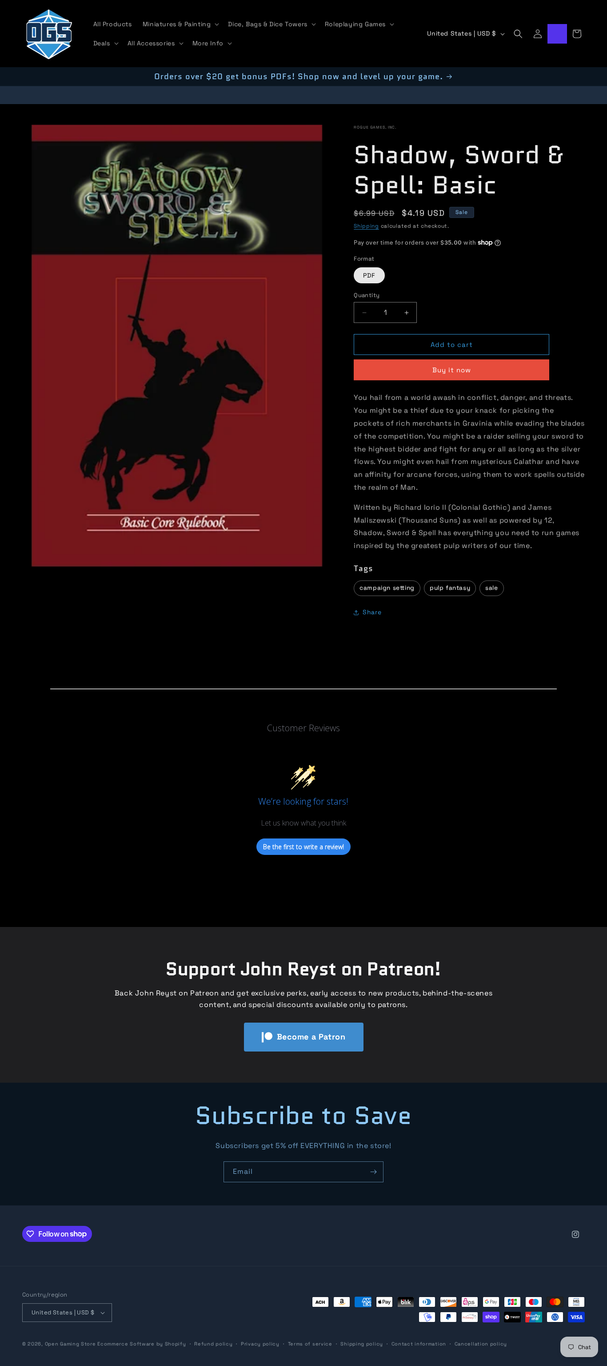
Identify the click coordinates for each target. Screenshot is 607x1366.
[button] (180, 24)
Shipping (366, 226)
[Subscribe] (373, 1171)
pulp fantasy (450, 588)
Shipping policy (361, 1344)
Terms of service (310, 1344)
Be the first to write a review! (303, 846)
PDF (369, 275)
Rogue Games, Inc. (375, 127)
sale (491, 588)
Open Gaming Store (70, 1344)
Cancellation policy (481, 1344)
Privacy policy (260, 1344)
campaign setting (387, 588)
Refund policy (213, 1344)
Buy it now (451, 370)
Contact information (418, 1344)
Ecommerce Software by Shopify (141, 1344)
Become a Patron (311, 1037)
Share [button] (372, 612)
